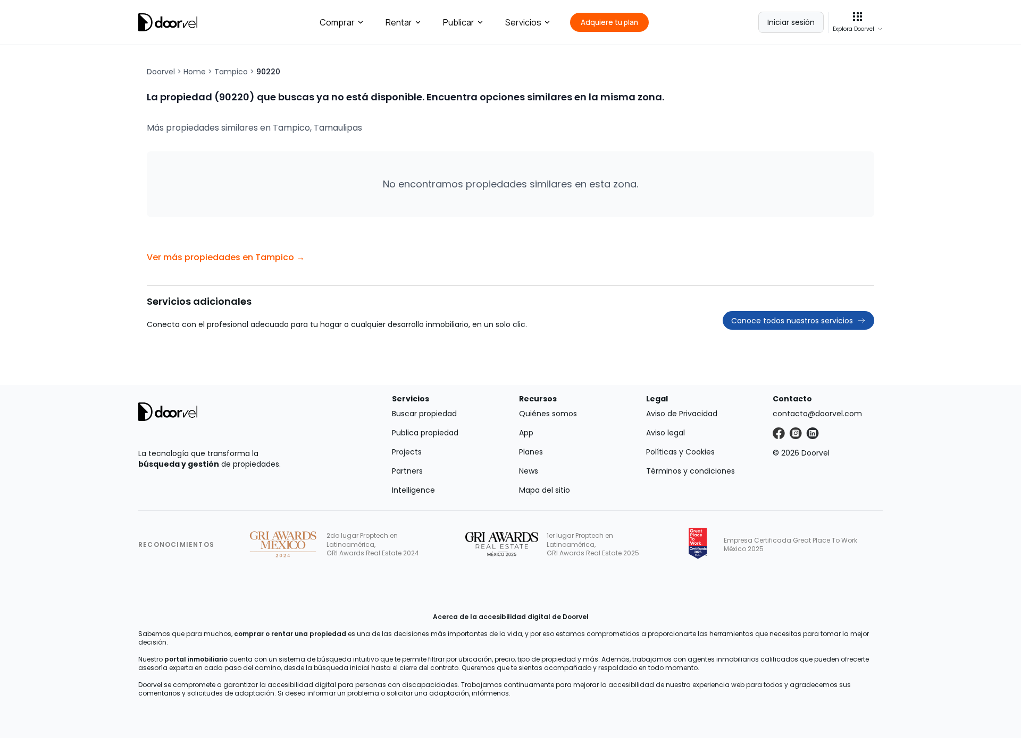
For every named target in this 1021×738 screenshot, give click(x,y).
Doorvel (161, 71)
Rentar (399, 22)
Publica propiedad (425, 432)
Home (194, 71)
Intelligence (413, 490)
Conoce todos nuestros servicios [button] (792, 320)
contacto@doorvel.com (817, 413)
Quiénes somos (548, 413)
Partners (407, 471)
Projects (407, 452)
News (528, 471)
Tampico (231, 71)
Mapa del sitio (544, 490)
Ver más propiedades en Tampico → (226, 257)
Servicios (523, 22)
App (526, 432)
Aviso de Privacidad (681, 413)
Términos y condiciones (690, 471)
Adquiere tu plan (609, 22)
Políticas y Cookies (680, 452)
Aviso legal (665, 432)
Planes (531, 452)
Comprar (337, 22)
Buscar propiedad (424, 413)
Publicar (458, 22)
